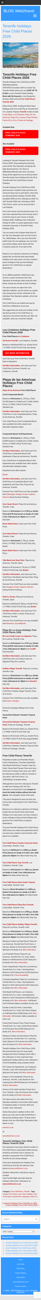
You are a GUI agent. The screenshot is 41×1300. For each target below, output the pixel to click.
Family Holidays (20, 1273)
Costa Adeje (7, 114)
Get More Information (17, 353)
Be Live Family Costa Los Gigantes (17, 636)
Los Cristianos (18, 114)
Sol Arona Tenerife (10, 341)
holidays (30, 1194)
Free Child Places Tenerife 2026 (15, 134)
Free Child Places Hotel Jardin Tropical (19, 882)
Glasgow (18, 494)
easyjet (5, 1194)
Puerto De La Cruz (10, 120)
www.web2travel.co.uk (18, 1168)
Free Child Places (17, 1191)
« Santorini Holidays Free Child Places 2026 (19, 1203)
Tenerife (23, 112)
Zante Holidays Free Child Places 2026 (21, 1248)
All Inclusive (21, 1268)
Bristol (5, 475)
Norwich (6, 497)
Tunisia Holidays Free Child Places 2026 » (22, 1205)
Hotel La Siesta (9, 597)
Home (20, 1259)
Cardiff (33, 649)
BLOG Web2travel (18, 11)
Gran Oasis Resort (10, 504)
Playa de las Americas (12, 390)
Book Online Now (10, 524)
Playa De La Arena (18, 117)
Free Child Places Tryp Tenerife (15, 863)
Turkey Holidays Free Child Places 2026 (21, 1251)
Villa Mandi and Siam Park (13, 560)
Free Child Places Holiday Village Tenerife (20, 924)
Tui (36, 1196)
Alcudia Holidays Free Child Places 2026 (22, 1243)
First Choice (13, 1194)
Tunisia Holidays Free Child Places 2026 (21, 1253)
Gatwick (32, 494)
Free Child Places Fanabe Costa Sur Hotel (20, 843)
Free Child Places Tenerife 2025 (15, 150)
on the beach (7, 1196)
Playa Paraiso (31, 117)
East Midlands (20, 623)
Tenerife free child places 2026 (23, 1196)
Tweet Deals (20, 1277)
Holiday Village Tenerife (12, 668)
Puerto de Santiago (25, 120)
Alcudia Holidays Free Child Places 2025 (22, 1245)
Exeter (25, 494)
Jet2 (35, 1194)
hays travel (22, 1194)
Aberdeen (10, 623)
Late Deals (20, 1264)
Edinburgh (10, 494)
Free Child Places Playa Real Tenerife (18, 905)
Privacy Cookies (20, 1286)
